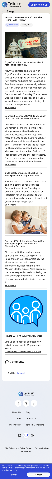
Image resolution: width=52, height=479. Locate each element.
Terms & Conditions (35, 425)
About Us (16, 412)
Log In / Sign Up (39, 4)
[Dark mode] (32, 435)
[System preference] (26, 435)
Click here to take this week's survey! (23, 351)
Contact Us (31, 418)
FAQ (19, 418)
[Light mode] (19, 435)
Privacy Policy (14, 425)
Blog (28, 412)
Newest (21, 373)
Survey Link (10, 107)
